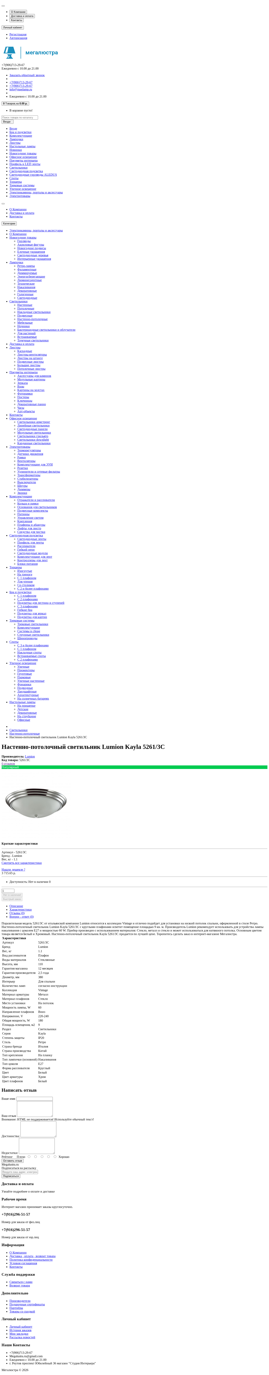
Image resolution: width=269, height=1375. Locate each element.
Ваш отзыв (9, 1115)
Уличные (23, 666)
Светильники (18, 167)
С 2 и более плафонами (33, 588)
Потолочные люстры (31, 368)
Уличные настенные (31, 680)
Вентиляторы (26, 461)
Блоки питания (27, 563)
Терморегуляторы (29, 450)
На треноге (24, 574)
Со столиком (25, 585)
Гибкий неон (26, 549)
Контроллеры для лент (32, 560)
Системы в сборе (28, 631)
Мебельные (25, 322)
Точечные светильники (33, 340)
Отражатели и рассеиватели (36, 500)
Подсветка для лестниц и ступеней (40, 602)
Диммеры (23, 489)
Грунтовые (24, 673)
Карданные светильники (34, 443)
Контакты (16, 20)
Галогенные (25, 294)
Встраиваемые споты (31, 656)
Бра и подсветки (20, 132)
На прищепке (26, 705)
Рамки (21, 457)
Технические (26, 283)
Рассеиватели (26, 546)
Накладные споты (29, 652)
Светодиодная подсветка (26, 171)
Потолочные (25, 308)
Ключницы (24, 400)
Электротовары (19, 196)
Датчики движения (30, 454)
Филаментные (26, 269)
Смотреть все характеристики (22, 863)
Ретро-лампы (26, 266)
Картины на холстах (31, 390)
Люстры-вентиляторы (32, 354)
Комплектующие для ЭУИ (35, 464)
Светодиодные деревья (32, 255)
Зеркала (22, 383)
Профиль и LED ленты (24, 164)
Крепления (24, 521)
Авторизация (18, 38)
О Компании (18, 11)
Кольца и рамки (28, 503)
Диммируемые (27, 273)
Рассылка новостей (22, 1337)
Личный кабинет (20, 1326)
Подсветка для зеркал (31, 613)
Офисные (23, 719)
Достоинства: (11, 1136)
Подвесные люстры (30, 361)
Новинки (15, 150)
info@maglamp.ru (20, 89)
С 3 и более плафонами (33, 645)
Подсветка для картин (32, 617)
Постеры (23, 397)
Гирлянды (24, 241)
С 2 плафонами (27, 599)
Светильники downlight (33, 439)
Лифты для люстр (29, 528)
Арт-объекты (26, 411)
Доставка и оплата (22, 16)
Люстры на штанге (30, 358)
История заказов (20, 1330)
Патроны (23, 514)
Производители (20, 1300)
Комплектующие (20, 135)
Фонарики (24, 684)
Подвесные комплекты (32, 510)
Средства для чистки (31, 532)
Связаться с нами (20, 1282)
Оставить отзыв (12, 1160)
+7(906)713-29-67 (20, 82)
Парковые (24, 677)
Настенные (24, 305)
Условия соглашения (23, 1263)
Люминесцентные (29, 280)
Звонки (22, 493)
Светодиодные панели (32, 429)
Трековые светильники (32, 624)
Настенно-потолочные (32, 319)
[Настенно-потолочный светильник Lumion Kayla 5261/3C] (36, 837)
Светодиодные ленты (31, 539)
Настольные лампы (22, 146)
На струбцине (26, 716)
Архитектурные (28, 695)
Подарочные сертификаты (27, 1304)
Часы (20, 407)
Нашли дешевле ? (13, 869)
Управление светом (30, 517)
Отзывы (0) (17, 913)
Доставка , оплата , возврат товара (32, 1256)
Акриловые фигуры (30, 244)
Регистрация (17, 34)
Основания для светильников (37, 507)
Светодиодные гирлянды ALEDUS (33, 174)
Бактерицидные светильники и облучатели (46, 329)
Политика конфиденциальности (31, 1259)
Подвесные (24, 315)
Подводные (25, 688)
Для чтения (24, 581)
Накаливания (26, 287)
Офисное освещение (23, 157)
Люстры (14, 142)
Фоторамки (25, 393)
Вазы (20, 386)
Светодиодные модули (32, 553)
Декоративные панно (31, 404)
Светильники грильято (32, 436)
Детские (22, 709)
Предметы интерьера (23, 160)
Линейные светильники (33, 425)
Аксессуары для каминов (34, 375)
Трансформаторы (28, 475)
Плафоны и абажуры (31, 524)
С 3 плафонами (27, 606)
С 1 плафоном (26, 578)
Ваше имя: (9, 1098)
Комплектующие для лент (34, 556)
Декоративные (27, 290)
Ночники (23, 326)
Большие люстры (28, 365)
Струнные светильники (33, 634)
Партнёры (16, 1308)
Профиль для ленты (30, 542)
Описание (16, 906)
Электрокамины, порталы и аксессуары (36, 192)
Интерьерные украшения (34, 258)
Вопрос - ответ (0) (21, 916)
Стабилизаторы (27, 478)
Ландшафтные (27, 691)
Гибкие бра (24, 610)
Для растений (26, 333)
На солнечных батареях (33, 698)
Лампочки (16, 139)
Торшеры (15, 181)
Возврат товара (19, 1285)
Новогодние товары (22, 153)
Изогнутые (24, 571)
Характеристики (20, 909)
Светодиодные (27, 297)
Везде (13, 128)
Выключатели (26, 482)
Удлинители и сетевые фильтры (38, 471)
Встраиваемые (27, 336)
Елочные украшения (31, 251)
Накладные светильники (34, 312)
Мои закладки (18, 1333)
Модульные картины (31, 379)
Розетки (22, 468)
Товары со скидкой (22, 1311)
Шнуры (22, 485)
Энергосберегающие (31, 276)
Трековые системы (21, 185)
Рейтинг (7, 1156)
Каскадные (24, 351)
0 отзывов (8, 763)
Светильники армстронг (33, 422)
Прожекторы (26, 670)
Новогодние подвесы (31, 248)
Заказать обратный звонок (27, 75)
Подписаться (11, 1176)
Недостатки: (10, 1153)
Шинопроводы (27, 638)
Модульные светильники (34, 432)
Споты (14, 178)
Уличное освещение (22, 189)
